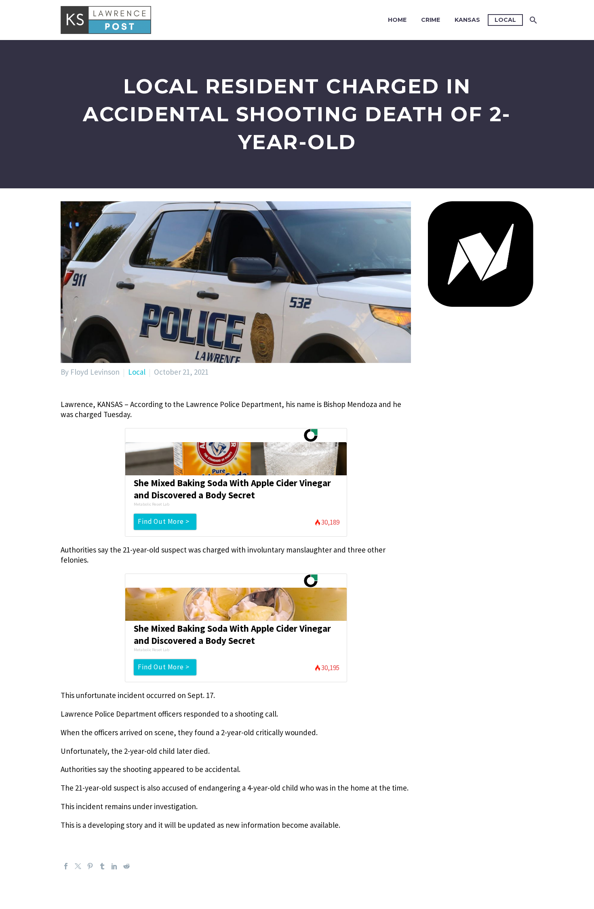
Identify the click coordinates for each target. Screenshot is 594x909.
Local (505, 19)
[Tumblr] (102, 866)
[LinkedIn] (114, 866)
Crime (430, 19)
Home (397, 19)
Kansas (467, 19)
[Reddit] (126, 866)
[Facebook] (66, 866)
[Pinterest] (90, 866)
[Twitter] (78, 866)
